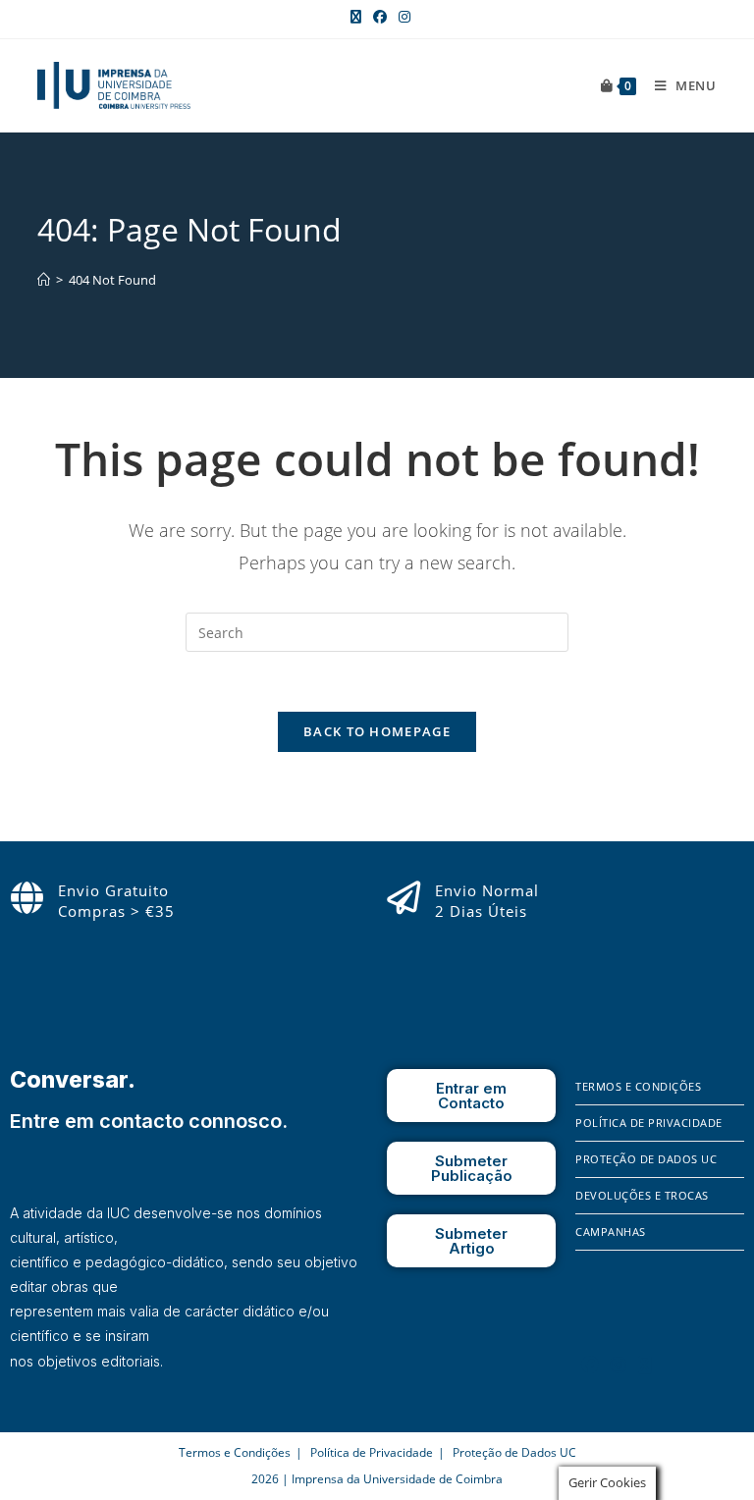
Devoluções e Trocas (642, 1195)
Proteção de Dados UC (646, 1159)
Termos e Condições (638, 1086)
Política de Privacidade (649, 1122)
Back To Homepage (377, 731)
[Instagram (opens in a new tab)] (401, 17)
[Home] (43, 280)
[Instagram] (618, 1364)
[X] (645, 1364)
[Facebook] (590, 1364)
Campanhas (610, 1231)
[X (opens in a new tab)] (356, 17)
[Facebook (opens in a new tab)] (380, 17)
